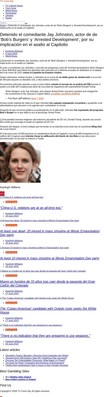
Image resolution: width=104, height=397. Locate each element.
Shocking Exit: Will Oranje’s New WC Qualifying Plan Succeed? (36, 358)
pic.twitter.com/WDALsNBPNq (65, 94)
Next (2, 195)
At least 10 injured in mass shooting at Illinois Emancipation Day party (49, 258)
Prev (2, 192)
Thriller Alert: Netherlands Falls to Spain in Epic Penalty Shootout (36, 365)
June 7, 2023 (37, 98)
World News (11, 10)
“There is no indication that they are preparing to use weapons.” (45, 335)
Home (3, 25)
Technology (11, 13)
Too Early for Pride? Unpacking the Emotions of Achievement (34, 363)
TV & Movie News (14, 6)
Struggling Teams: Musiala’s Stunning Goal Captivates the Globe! (36, 355)
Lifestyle (9, 15)
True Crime (10, 8)
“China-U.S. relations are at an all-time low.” (31, 208)
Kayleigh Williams (14, 51)
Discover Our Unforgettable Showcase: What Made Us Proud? (35, 360)
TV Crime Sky (6, 1)
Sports (8, 18)
